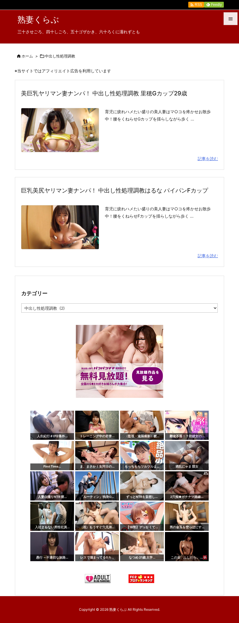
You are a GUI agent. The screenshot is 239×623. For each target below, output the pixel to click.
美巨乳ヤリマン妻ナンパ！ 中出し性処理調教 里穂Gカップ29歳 (104, 93)
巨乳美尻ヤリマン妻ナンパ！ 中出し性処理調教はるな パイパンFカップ (114, 190)
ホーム (27, 56)
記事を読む (208, 158)
